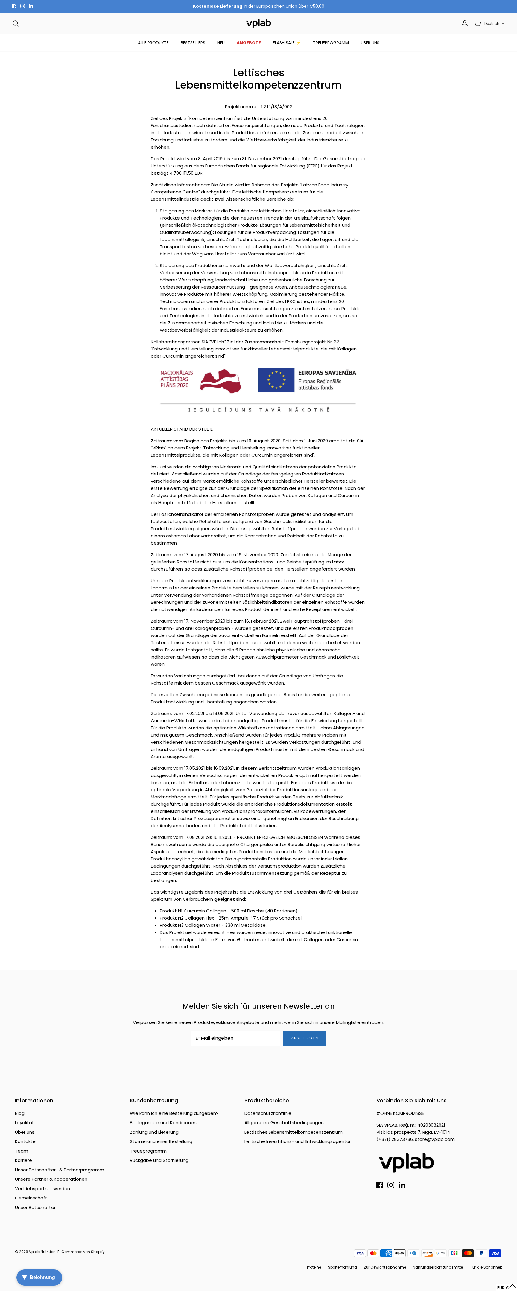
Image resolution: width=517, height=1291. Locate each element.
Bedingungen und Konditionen (163, 1122)
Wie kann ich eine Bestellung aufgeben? (174, 1113)
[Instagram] (22, 6)
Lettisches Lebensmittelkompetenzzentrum (293, 1132)
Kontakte (25, 1141)
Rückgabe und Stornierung (159, 1160)
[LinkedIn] (31, 6)
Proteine (314, 1267)
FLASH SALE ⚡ (287, 43)
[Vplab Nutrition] (258, 23)
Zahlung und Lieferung (154, 1132)
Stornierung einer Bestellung (161, 1141)
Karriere (23, 1160)
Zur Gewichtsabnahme (385, 1267)
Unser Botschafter (35, 1207)
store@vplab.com (435, 1139)
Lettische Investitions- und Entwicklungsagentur (297, 1141)
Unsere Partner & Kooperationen (51, 1179)
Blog (20, 1113)
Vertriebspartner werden (42, 1188)
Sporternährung (342, 1267)
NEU (221, 43)
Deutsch (491, 23)
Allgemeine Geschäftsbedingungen (284, 1122)
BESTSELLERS (193, 43)
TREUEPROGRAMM (331, 43)
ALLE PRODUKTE (153, 43)
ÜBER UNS (370, 43)
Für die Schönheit (486, 1267)
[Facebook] (14, 6)
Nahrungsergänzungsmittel (438, 1267)
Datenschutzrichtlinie (267, 1113)
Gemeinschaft (31, 1198)
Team (21, 1151)
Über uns (24, 1132)
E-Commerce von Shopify (81, 1251)
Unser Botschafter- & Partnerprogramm (59, 1170)
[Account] (463, 23)
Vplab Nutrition (42, 1251)
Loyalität (24, 1122)
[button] (506, 1287)
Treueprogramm (148, 1151)
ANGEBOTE (249, 43)
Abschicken (304, 1038)
